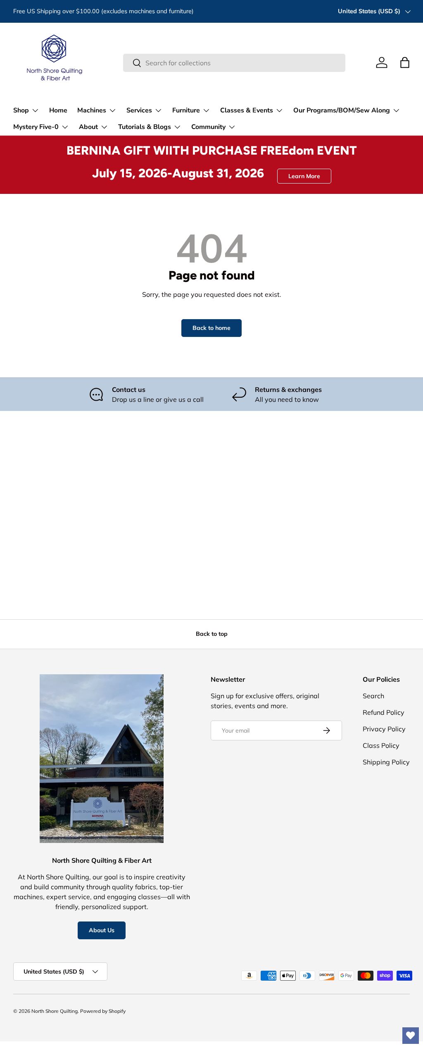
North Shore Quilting (54, 1011)
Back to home (211, 328)
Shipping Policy (386, 762)
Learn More (304, 176)
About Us (101, 930)
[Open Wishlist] (410, 1035)
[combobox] (234, 63)
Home (58, 110)
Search (373, 696)
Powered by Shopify (103, 1011)
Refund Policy (383, 712)
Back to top (212, 633)
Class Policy (381, 745)
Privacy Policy (384, 729)
